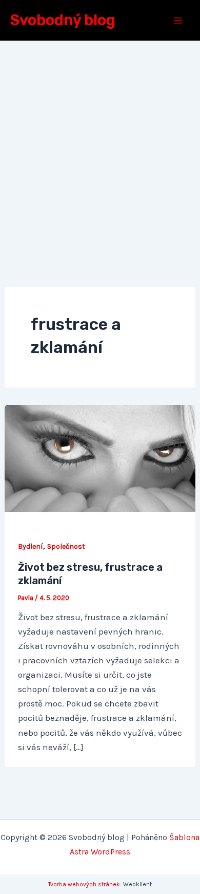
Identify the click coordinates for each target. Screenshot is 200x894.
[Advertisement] (100, 146)
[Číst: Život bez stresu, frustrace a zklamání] (100, 457)
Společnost (66, 546)
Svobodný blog (62, 20)
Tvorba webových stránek (84, 884)
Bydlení (30, 546)
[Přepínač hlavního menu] (178, 20)
